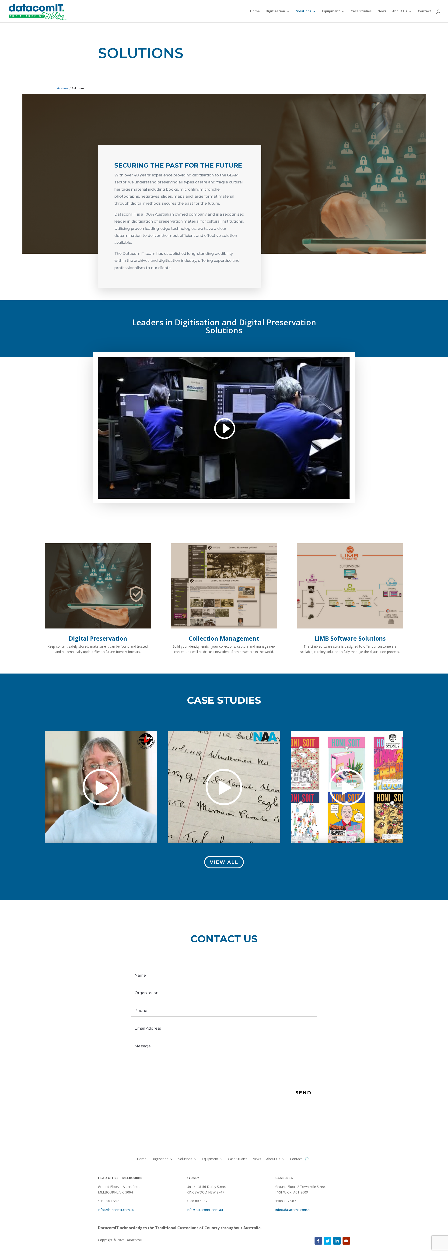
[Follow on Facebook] (318, 1241)
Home (255, 11)
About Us (399, 11)
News (382, 11)
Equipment (331, 11)
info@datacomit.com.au (116, 1209)
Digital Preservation (98, 638)
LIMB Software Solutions (350, 638)
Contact (424, 11)
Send (303, 1092)
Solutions (303, 11)
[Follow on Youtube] (346, 1241)
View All (224, 862)
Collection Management (224, 638)
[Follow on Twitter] (327, 1241)
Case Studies (361, 11)
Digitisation (275, 11)
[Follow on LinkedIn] (337, 1241)
